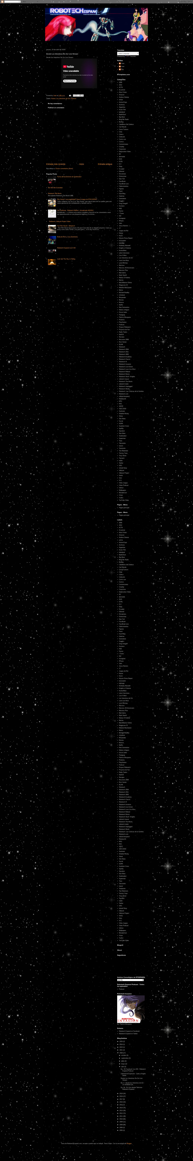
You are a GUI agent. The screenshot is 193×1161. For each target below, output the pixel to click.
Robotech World (124, 389)
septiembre (125, 1058)
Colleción (122, 137)
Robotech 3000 (124, 354)
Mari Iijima (122, 273)
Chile (120, 132)
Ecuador (121, 169)
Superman (122, 438)
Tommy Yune (123, 453)
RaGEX (121, 334)
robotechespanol (124, 396)
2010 (121, 1119)
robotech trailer (124, 384)
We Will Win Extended (55, 188)
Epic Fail (122, 179)
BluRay (121, 122)
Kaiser (53, 98)
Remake (121, 337)
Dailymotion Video (125, 151)
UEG (120, 465)
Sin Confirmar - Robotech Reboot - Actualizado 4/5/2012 (75, 210)
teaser (121, 446)
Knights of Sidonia (125, 248)
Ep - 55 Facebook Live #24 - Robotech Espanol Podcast (133, 1070)
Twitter (121, 463)
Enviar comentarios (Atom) (64, 168)
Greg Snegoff (123, 203)
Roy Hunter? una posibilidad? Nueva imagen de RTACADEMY (77, 199)
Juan (122, 63)
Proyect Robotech (125, 327)
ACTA (121, 87)
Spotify (121, 428)
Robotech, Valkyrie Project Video (59, 221)
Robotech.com (123, 394)
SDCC (121, 406)
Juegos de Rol (123, 230)
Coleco (121, 134)
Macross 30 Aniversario (126, 268)
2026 (121, 1041)
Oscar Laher (123, 312)
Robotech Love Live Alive (127, 369)
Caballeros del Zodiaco (126, 124)
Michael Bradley (124, 292)
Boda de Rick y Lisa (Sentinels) (67, 237)
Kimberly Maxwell (124, 245)
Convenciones (123, 144)
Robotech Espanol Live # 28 (66, 248)
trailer (121, 460)
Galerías (121, 196)
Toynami (121, 458)
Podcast (73, 98)
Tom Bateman (123, 451)
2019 (121, 1093)
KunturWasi (122, 250)
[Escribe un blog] (76, 95)
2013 (121, 1110)
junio (123, 1061)
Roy (122, 69)
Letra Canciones (124, 253)
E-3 (120, 164)
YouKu (121, 498)
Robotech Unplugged (125, 386)
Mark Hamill (123, 275)
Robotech (122, 347)
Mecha (121, 280)
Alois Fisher (123, 92)
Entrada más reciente (55, 164)
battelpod (122, 112)
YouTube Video (124, 500)
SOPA (121, 423)
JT (120, 228)
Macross (122, 265)
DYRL (121, 161)
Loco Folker (123, 255)
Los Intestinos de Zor (63, 98)
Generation (122, 198)
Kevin (121, 236)
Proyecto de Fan (124, 329)
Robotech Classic (124, 359)
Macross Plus (123, 270)
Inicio (81, 164)
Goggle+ (121, 201)
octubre (124, 1055)
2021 (121, 1050)
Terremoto (122, 448)
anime (121, 99)
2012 (120, 85)
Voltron (121, 488)
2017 (121, 1099)
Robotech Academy (125, 357)
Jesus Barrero (123, 226)
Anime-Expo (123, 102)
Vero (120, 478)
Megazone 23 (123, 285)
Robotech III (123, 361)
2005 (121, 1130)
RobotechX (122, 399)
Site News (122, 418)
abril (122, 1066)
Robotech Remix (124, 374)
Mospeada (122, 297)
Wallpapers (122, 490)
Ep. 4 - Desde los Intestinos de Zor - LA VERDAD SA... (132, 1083)
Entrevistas (122, 176)
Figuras (121, 189)
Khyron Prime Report (125, 238)
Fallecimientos (123, 186)
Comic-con (122, 139)
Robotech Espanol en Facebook (129, 1031)
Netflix (121, 305)
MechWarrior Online (125, 282)
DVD (120, 159)
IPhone (121, 221)
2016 (121, 1102)
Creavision (122, 149)
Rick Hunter (123, 342)
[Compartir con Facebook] (80, 95)
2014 (121, 1108)
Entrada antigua (105, 164)
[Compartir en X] (78, 95)
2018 (121, 1096)
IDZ (120, 216)
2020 (121, 1053)
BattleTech (122, 114)
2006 (120, 82)
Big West (122, 117)
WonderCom (123, 493)
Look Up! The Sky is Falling (66, 259)
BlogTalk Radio (124, 119)
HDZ (120, 208)
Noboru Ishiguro (124, 310)
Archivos (122, 105)
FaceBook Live (124, 184)
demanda (122, 156)
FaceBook (122, 181)
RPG (120, 401)
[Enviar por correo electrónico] (74, 95)
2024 (121, 1044)
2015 (121, 1105)
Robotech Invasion (125, 364)
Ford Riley (122, 193)
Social (121, 421)
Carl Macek (122, 127)
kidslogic (122, 243)
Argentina (122, 107)
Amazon (121, 95)
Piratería (121, 320)
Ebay (120, 166)
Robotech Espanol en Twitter (128, 1033)
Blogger (129, 1143)
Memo (121, 290)
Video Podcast (123, 485)
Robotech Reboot (124, 371)
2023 (121, 1047)
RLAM (121, 344)
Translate (133, 56)
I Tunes (121, 213)
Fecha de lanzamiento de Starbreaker (69, 177)
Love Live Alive (124, 260)
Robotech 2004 (124, 349)
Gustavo (121, 206)
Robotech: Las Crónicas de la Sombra (131, 391)
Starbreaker (122, 436)
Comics (121, 142)
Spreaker (122, 431)
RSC (120, 404)
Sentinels (122, 411)
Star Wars (122, 433)
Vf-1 (120, 480)
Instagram (122, 218)
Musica (121, 302)
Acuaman (122, 90)
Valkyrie (121, 470)
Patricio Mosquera (125, 317)
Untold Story (123, 468)
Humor (121, 211)
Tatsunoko (122, 443)
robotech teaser (124, 379)
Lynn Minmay (123, 263)
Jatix (120, 223)
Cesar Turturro (123, 129)
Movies (121, 300)
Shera (121, 416)
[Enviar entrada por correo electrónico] (70, 95)
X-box (121, 495)
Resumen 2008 (124, 339)
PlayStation (122, 322)
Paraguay (122, 315)
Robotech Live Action (126, 367)
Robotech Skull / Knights (127, 376)
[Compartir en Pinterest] (82, 95)
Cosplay (121, 146)
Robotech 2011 (124, 352)
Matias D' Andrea (124, 277)
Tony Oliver (122, 455)
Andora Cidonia (124, 97)
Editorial (121, 171)
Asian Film (122, 109)
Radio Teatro (123, 332)
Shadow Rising (124, 413)
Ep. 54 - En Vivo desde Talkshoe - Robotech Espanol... (132, 1088)
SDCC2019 (122, 408)
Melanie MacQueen (125, 287)
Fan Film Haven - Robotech (66, 226)
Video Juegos (123, 483)
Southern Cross (124, 426)
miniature (122, 295)
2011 (121, 1116)
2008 (121, 1125)
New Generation (124, 307)
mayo (123, 1064)
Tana (120, 441)
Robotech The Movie (54, 193)
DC (120, 154)
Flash (121, 191)
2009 (121, 1122)
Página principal (124, 508)
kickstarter (122, 240)
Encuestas (122, 174)
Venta (121, 475)
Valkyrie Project (124, 473)
